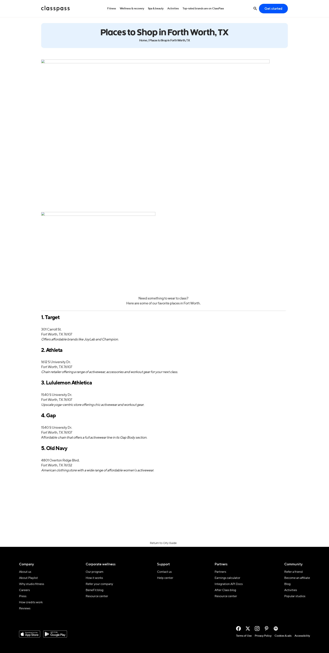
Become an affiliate (297, 578)
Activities (173, 8)
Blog (287, 584)
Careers (24, 590)
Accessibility (302, 636)
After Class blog (225, 590)
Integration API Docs (229, 584)
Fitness (111, 8)
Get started (273, 8)
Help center (165, 578)
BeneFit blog (94, 590)
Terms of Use (244, 636)
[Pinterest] (266, 628)
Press (22, 596)
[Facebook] (238, 628)
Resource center (97, 596)
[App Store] (29, 634)
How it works (94, 578)
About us (25, 572)
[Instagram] (257, 628)
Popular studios (294, 596)
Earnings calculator (227, 578)
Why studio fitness (31, 584)
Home (143, 40)
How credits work (31, 602)
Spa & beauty (156, 8)
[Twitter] (247, 628)
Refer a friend (293, 572)
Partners (220, 572)
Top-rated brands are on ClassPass (203, 8)
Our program (94, 572)
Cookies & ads (283, 636)
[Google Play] (55, 634)
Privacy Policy (263, 636)
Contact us (164, 572)
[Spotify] (275, 628)
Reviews (24, 608)
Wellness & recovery (132, 8)
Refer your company (99, 584)
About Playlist (28, 578)
